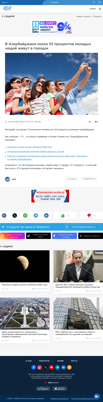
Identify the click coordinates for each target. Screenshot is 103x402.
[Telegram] (57, 367)
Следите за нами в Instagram (14, 236)
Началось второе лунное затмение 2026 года (29, 147)
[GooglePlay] (43, 388)
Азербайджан (89, 179)
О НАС (29, 361)
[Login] (99, 2)
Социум (97, 16)
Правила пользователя (59, 398)
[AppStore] (60, 388)
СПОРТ (93, 9)
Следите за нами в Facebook (66, 236)
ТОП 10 (74, 361)
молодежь (72, 179)
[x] (45, 367)
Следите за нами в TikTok (40, 236)
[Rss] (69, 367)
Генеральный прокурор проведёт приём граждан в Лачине (35, 151)
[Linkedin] (63, 367)
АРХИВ (60, 361)
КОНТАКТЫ (44, 361)
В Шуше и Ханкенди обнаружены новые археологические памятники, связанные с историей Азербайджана (47, 158)
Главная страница (83, 16)
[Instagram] (39, 367)
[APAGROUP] (51, 382)
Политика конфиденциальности (84, 398)
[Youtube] (51, 367)
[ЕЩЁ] (99, 9)
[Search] (94, 2)
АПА (22, 136)
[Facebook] (33, 367)
